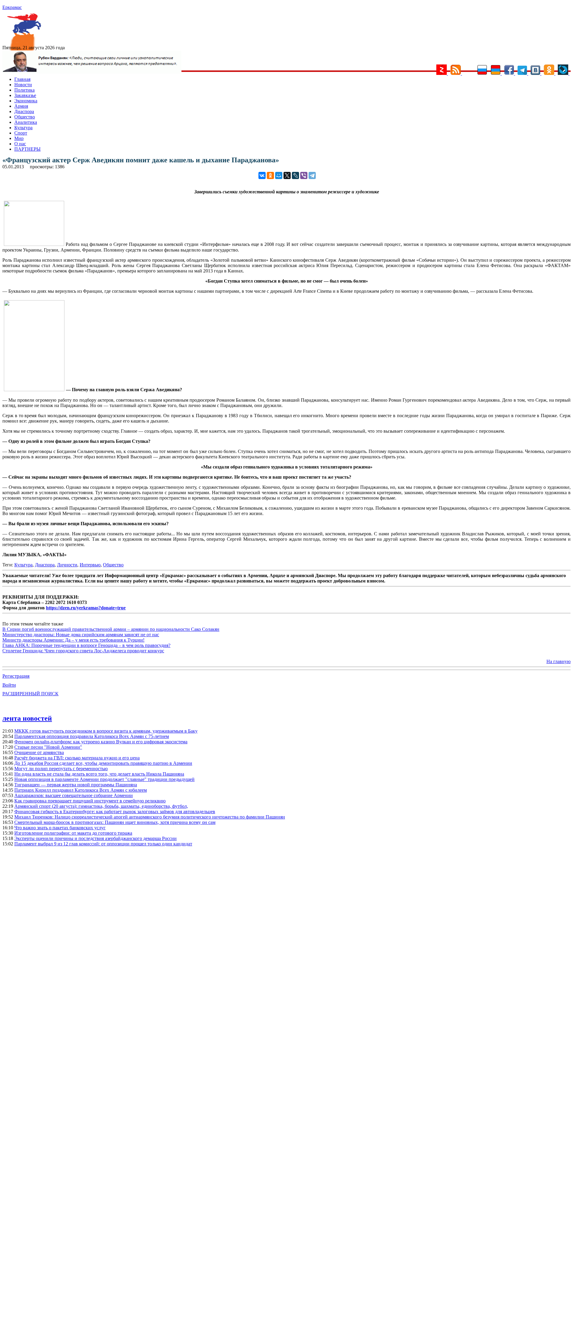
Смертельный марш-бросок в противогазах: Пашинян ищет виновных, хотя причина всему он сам (114, 822)
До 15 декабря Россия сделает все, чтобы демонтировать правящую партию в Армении (103, 763)
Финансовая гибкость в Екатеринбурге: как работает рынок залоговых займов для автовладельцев (114, 811)
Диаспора (24, 111)
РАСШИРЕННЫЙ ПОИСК (30, 693)
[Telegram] (312, 175)
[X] (287, 175)
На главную (558, 661)
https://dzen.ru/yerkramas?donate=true (86, 607)
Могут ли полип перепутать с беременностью (61, 768)
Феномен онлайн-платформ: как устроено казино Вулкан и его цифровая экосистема (100, 741)
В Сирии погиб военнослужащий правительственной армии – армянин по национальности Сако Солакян (110, 629)
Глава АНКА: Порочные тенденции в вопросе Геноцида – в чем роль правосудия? (86, 645)
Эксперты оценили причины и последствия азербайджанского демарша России (95, 838)
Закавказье (25, 95)
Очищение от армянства (39, 752)
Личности (67, 564)
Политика (24, 90)
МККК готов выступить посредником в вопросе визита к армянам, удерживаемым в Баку (106, 730)
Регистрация (16, 676)
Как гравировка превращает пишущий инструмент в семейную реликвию (90, 800)
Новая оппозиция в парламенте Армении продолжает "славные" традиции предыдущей (104, 779)
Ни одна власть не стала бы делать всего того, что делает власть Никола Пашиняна (99, 773)
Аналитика (25, 122)
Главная (22, 79)
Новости (23, 84)
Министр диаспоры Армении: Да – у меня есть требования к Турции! (73, 639)
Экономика (25, 100)
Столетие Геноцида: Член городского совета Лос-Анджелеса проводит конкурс (83, 650)
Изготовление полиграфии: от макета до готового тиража (73, 833)
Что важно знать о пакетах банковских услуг (60, 827)
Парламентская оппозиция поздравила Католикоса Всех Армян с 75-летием (91, 736)
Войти (9, 685)
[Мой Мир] (278, 175)
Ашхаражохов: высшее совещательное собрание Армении (73, 795)
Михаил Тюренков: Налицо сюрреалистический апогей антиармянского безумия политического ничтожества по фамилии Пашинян (149, 816)
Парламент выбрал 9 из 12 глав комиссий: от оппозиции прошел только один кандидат (103, 843)
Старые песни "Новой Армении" (48, 747)
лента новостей (27, 718)
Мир (19, 138)
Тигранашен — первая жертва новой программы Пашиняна (75, 784)
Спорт (20, 132)
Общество (24, 116)
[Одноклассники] (270, 175)
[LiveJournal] (295, 175)
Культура (23, 127)
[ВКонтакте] (262, 175)
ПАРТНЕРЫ (27, 149)
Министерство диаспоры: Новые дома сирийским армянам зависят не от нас (80, 634)
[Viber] (303, 175)
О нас (20, 143)
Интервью (90, 564)
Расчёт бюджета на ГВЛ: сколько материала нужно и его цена (77, 757)
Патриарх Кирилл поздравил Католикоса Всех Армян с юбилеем (80, 790)
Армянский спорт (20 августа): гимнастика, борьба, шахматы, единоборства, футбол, (101, 806)
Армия (21, 106)
